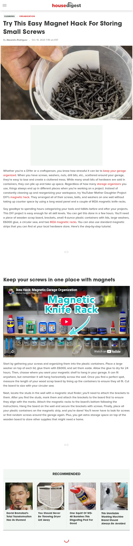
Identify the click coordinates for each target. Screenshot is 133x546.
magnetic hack (19, 197)
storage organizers (109, 184)
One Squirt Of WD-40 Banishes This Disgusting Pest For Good (81, 518)
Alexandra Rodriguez (16, 40)
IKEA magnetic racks (63, 222)
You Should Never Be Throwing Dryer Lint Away (49, 516)
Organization (27, 16)
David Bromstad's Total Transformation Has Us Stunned (18, 516)
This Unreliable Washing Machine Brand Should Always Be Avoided (113, 518)
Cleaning (9, 16)
